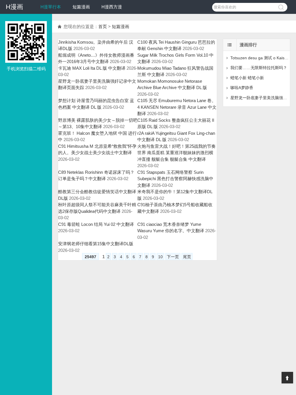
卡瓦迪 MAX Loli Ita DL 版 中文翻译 (91, 68)
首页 (102, 26)
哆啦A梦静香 (241, 87)
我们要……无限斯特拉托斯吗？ (258, 67)
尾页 (187, 256)
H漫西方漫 (111, 6)
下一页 (173, 256)
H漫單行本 (50, 6)
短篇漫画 (81, 6)
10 (160, 256)
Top (287, 377)
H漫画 (14, 6)
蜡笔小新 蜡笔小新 (247, 77)
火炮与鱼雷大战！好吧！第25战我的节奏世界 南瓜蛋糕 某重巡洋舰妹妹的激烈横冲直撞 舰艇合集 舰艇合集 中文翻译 (176, 153)
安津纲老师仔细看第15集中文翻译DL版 (95, 243)
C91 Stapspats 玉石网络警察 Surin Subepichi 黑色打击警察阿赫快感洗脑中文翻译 (175, 179)
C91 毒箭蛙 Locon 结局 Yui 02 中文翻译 (96, 224)
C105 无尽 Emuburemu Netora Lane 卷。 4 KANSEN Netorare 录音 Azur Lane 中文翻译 (177, 107)
